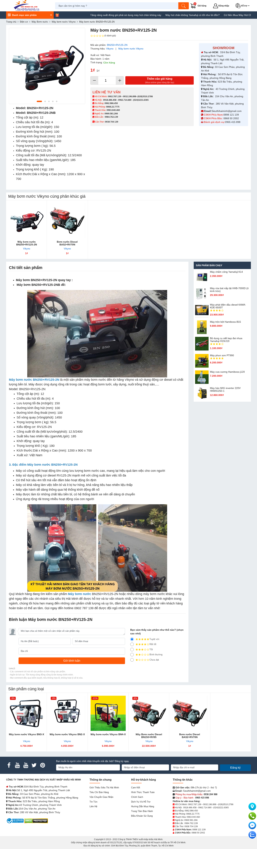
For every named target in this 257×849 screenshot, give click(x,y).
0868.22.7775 (112, 107)
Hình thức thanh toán (143, 792)
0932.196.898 (129, 96)
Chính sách (137, 797)
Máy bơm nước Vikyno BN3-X (26, 734)
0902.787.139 (114, 96)
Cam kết (135, 787)
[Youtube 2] (25, 765)
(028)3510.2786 (145, 96)
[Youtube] (17, 765)
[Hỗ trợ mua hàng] (252, 816)
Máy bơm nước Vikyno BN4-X (108, 734)
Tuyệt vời (154, 639)
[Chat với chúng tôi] (252, 835)
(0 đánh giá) (110, 35)
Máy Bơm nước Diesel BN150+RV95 (149, 736)
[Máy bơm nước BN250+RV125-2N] (26, 220)
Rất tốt (152, 644)
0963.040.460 (113, 110)
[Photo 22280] (47, 66)
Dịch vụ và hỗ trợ (141, 801)
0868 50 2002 (231, 118)
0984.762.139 (111, 117)
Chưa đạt (154, 659)
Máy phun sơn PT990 (222, 355)
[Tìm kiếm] (183, 5)
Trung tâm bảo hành (142, 811)
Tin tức (94, 801)
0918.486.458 (109, 100)
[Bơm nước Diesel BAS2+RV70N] (67, 220)
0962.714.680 (124, 100)
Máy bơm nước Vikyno (130, 48)
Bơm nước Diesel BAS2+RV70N (67, 243)
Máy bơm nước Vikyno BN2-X (67, 734)
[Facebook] (9, 765)
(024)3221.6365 (141, 100)
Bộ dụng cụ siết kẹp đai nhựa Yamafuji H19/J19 (226, 339)
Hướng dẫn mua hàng (142, 806)
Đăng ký (235, 767)
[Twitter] (34, 765)
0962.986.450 (111, 103)
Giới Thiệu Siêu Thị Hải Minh (104, 787)
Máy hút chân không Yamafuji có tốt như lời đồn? (170, 15)
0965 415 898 (232, 122)
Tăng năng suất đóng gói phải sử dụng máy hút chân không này (103, 15)
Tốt (151, 649)
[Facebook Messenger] (252, 825)
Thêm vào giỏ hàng (159, 80)
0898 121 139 (231, 114)
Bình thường (155, 654)
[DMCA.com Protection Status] (36, 820)
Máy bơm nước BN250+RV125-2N (26, 243)
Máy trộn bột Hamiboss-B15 (225, 321)
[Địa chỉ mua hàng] (252, 806)
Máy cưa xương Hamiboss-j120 (227, 371)
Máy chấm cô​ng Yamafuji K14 (226, 271)
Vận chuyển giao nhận (101, 797)
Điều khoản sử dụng (142, 816)
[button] (243, 5)
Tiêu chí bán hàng (99, 792)
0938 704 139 (191, 826)
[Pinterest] (42, 765)
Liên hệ (93, 806)
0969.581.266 (111, 113)
